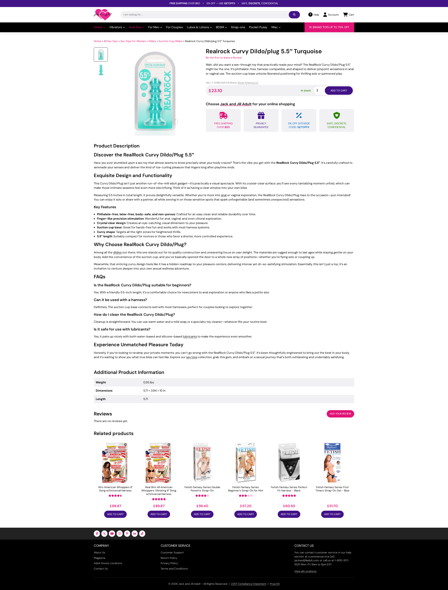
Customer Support (172, 552)
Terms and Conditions (174, 568)
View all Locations (305, 571)
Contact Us (101, 568)
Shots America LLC (247, 82)
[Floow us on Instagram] (120, 533)
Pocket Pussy (258, 27)
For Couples (174, 27)
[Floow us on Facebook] (97, 533)
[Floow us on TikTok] (142, 533)
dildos (117, 252)
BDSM (220, 27)
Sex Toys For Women (133, 41)
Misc (274, 27)
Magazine (99, 558)
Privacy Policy (169, 563)
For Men (153, 27)
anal (224, 195)
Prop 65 (275, 584)
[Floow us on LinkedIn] (135, 533)
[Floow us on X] (104, 533)
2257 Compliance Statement (248, 584)
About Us (99, 552)
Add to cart (339, 90)
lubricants (190, 336)
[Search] (294, 14)
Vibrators (115, 27)
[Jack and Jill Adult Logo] (103, 14)
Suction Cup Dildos (170, 41)
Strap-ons (238, 27)
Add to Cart (115, 514)
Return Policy (169, 558)
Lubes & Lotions (198, 27)
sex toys (191, 357)
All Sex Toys (111, 41)
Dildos (98, 27)
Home (97, 41)
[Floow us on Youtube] (112, 533)
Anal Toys (135, 27)
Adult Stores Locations (108, 563)
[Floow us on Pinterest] (127, 533)
